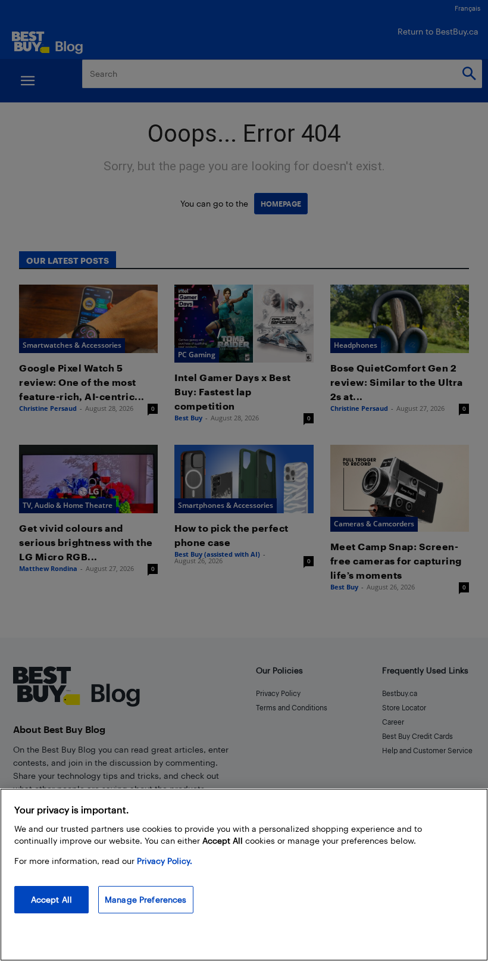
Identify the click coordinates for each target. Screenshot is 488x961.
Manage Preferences (146, 899)
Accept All (51, 899)
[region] (244, 874)
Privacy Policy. (164, 861)
